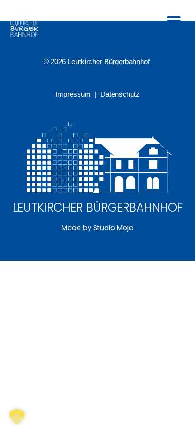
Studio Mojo (113, 227)
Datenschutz (120, 94)
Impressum (74, 94)
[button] (173, 20)
